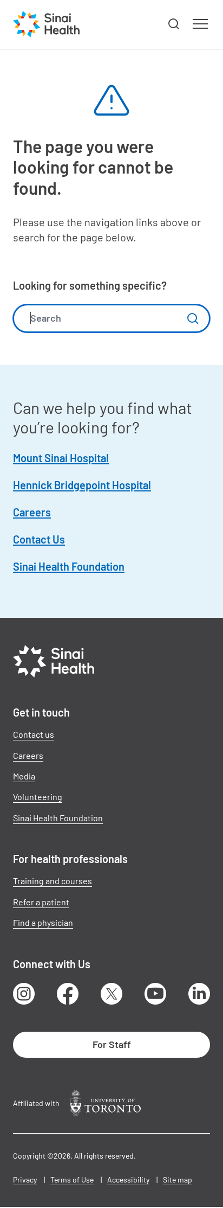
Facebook (67, 994)
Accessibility (128, 1179)
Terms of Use (72, 1179)
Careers (32, 512)
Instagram (24, 994)
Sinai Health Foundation (68, 566)
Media (24, 776)
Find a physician (43, 922)
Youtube (155, 994)
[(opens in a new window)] (105, 1103)
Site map (177, 1179)
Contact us (33, 734)
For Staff (112, 1044)
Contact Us (39, 539)
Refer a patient (41, 902)
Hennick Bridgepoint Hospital (82, 484)
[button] (174, 24)
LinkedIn (199, 994)
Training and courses (52, 880)
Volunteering (37, 796)
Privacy (25, 1179)
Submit (192, 318)
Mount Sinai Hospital (61, 457)
